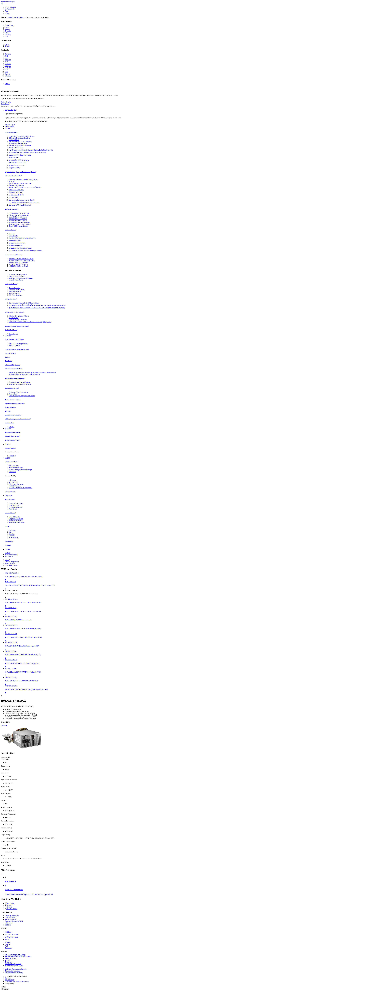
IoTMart (7, 553)
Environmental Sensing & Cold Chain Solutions (24, 303)
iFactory (7, 357)
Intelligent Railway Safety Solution (20, 384)
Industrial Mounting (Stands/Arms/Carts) (16, 326)
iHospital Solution (14, 288)
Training (11, 534)
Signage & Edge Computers (18, 319)
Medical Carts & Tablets (16, 289)
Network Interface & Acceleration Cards (22, 260)
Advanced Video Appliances (18, 274)
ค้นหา (7, 11)
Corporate (8, 495)
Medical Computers (15, 291)
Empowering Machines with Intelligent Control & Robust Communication (32, 372)
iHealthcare (8, 361)
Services (7, 428)
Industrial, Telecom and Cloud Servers (21, 259)
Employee (8, 545)
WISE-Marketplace (11, 554)
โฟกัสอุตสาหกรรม (11, 937)
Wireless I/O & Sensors (16, 185)
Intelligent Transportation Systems (14, 378)
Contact (7, 549)
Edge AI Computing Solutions (18, 344)
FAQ (6, 946)
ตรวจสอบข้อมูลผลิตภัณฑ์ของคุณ (20, 470)
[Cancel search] (54, 106)
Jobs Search (8, 923)
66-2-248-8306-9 (11, 909)
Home (7, 560)
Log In (13, 7)
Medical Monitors (14, 293)
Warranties (12, 472)
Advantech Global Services (12, 432)
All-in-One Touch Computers (18, 392)
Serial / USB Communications (18, 226)
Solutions (8, 336)
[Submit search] (52, 106)
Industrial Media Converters (18, 219)
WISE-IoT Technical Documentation (20, 488)
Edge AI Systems (14, 345)
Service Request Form (16, 467)
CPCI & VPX (13, 236)
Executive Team (14, 505)
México (7, 29)
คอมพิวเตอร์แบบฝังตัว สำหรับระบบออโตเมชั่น (25, 187)
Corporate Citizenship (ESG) (14, 921)
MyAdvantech (9, 9)
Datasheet (4, 725)
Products (7, 128)
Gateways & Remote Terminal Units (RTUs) (23, 180)
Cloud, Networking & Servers (13, 255)
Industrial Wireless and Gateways (19, 222)
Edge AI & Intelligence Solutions (19, 138)
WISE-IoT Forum (14, 486)
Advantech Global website (14, 17)
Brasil (7, 27)
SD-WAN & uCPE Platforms (18, 264)
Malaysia (8, 66)
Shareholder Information (16, 522)
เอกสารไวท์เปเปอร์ (11, 934)
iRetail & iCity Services (11, 388)
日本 (6, 61)
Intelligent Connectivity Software (19, 224)
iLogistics (7, 411)
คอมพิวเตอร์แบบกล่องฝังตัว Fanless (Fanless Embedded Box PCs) (31, 150)
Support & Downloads (11, 461)
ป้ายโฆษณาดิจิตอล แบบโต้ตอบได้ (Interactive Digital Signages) (30, 322)
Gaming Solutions (10, 407)
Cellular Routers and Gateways (19, 213)
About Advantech (10, 499)
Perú (6, 36)
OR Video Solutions (15, 295)
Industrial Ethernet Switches (18, 217)
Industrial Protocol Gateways (18, 220)
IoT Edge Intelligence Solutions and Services (17, 419)
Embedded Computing (11, 132)
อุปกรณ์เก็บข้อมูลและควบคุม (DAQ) (21, 200)
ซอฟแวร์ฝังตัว (14, 157)
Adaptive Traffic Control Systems (19, 382)
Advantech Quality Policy (12, 440)
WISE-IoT (12, 456)
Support (7, 458)
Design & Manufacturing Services (14, 403)
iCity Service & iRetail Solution (19, 316)
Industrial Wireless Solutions (18, 143)
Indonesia (8, 60)
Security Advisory (10, 491)
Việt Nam (8, 76)
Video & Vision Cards (16, 280)
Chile (6, 33)
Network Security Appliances (18, 262)
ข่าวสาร (8, 942)
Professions (12, 530)
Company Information (16, 503)
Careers (7, 526)
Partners (7, 444)
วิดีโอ (7, 939)
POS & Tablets (13, 318)
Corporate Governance (16, 519)
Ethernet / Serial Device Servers (19, 215)
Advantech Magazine (15, 507)
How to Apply (13, 537)
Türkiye (7, 74)
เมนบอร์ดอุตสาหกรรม (16, 165)
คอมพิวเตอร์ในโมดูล (16, 147)
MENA (7, 84)
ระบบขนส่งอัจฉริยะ (15, 245)
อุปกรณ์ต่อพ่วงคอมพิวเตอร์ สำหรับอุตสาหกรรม (25, 250)
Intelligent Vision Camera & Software (21, 278)
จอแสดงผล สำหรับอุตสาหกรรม (20, 155)
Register (7, 7)
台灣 (6, 69)
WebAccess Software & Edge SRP (20, 183)
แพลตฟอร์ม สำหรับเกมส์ (17, 162)
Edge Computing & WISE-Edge (14, 339)
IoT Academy (13, 482)
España (7, 46)
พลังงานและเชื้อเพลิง (16, 190)
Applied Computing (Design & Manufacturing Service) (20, 172)
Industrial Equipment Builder (13, 368)
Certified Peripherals (11, 330)
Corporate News (10, 917)
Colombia (8, 34)
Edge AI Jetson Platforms (17, 276)
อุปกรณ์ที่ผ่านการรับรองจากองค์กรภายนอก (24, 202)
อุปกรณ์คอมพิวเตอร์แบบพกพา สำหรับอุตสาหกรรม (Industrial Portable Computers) (37, 308)
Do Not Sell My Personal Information (17, 981)
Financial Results (14, 517)
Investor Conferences (15, 520)
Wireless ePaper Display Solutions (20, 145)
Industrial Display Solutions (13, 415)
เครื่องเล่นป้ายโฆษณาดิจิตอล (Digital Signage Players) (27, 152)
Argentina (8, 31)
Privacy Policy (9, 980)
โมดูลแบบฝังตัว (14, 168)
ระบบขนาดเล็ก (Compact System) (20, 248)
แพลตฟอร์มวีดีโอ (15, 240)
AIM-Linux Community (16, 484)
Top (4, 987)
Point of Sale (13, 394)
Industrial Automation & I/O (13, 175)
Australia (8, 54)
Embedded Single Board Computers (20, 141)
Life (10, 532)
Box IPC (12, 234)
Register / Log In (10, 110)
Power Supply (13, 334)
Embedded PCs (14, 140)
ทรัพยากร (12, 480)
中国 (6, 56)
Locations (12, 536)
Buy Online (10, 903)
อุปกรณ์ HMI (13, 197)
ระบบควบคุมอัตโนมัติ (16, 195)
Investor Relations (10, 513)
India (6, 58)
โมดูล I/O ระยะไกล (15, 192)
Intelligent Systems (10, 230)
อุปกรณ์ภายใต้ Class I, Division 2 (20, 205)
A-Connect (8, 556)
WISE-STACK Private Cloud (18, 266)
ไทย (7, 14)
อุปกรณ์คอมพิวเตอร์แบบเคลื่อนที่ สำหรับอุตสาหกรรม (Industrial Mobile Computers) (37, 305)
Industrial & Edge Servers (12, 365)
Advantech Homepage (8, 2)
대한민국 (8, 64)
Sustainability (9, 541)
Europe (7, 44)
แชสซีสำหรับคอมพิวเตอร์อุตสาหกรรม (22, 238)
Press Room (13, 509)
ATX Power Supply (11, 565)
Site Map (8, 978)
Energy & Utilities (10, 353)
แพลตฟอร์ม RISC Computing (19, 160)
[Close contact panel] (1, 874)
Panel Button (5, 104)
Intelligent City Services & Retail (14, 312)
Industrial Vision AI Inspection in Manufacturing (24, 374)
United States (9, 25)
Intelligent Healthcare (11, 284)
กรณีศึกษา (8, 932)
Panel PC (12, 181)
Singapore (8, 67)
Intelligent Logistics (10, 299)
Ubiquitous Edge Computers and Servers (22, 396)
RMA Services (13, 465)
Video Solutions (9, 423)
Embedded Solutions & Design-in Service (16, 349)
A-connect (8, 948)
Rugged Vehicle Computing (12, 399)
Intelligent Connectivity (11, 209)
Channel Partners (10, 448)
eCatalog (7, 944)
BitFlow (11, 427)
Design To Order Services (12, 436)
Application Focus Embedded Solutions (21, 136)
